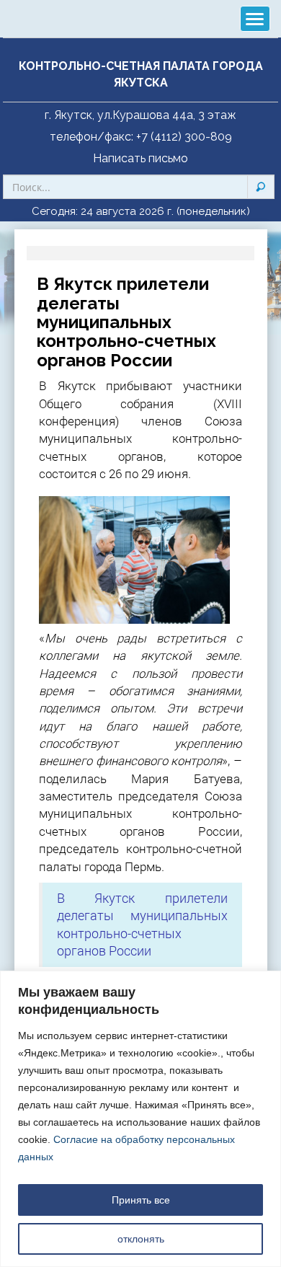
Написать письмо (140, 158)
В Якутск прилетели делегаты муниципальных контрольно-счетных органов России (142, 924)
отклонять (140, 1239)
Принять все (141, 1200)
